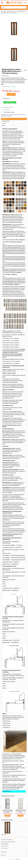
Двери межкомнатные (11, 11)
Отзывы (4, 123)
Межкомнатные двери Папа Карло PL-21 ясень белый (20, 811)
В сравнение (7, 98)
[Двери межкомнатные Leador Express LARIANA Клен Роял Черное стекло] (7, 803)
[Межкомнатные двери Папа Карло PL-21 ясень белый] (20, 803)
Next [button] (26, 807)
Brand (3, 125)
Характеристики (5, 121)
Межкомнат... (4, 834)
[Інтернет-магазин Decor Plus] (14, 2)
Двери (4, 11)
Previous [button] (1, 807)
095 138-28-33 (5, 848)
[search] (26, 7)
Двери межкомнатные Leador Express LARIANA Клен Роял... (7, 811)
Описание (4, 118)
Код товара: (4, 75)
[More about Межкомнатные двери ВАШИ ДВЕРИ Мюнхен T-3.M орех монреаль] (7, 828)
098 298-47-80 (5, 846)
